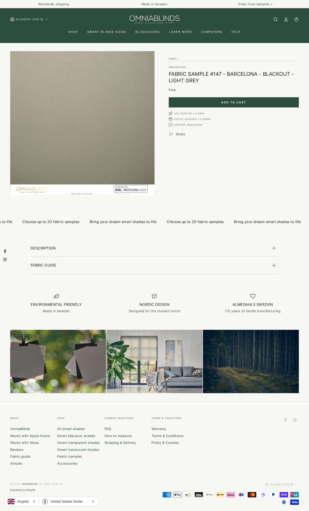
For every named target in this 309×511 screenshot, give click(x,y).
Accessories (67, 463)
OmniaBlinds (177, 67)
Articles (16, 463)
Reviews (17, 450)
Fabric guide (20, 456)
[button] (275, 19)
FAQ (108, 429)
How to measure (118, 436)
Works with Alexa (24, 442)
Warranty (159, 429)
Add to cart (233, 102)
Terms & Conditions (168, 436)
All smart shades (71, 429)
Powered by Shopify (23, 490)
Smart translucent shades (78, 450)
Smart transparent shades (78, 442)
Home (172, 58)
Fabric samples (69, 456)
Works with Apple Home (30, 436)
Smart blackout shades (76, 436)
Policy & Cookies (165, 442)
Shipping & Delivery (120, 442)
